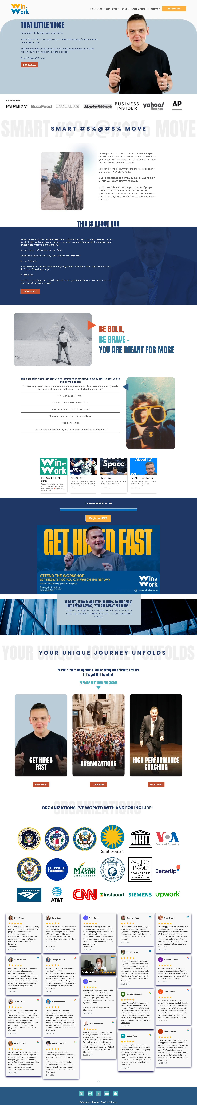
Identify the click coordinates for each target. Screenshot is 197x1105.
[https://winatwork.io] (20, 9)
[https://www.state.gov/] (84, 839)
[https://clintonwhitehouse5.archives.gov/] (29, 838)
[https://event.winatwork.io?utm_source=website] (98, 559)
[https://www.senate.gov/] (57, 839)
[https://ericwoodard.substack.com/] (98, 1095)
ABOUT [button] (124, 9)
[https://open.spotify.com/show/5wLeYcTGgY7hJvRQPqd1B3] (115, 1095)
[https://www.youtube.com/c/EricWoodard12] (107, 1095)
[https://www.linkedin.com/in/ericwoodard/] (81, 1095)
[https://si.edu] (112, 839)
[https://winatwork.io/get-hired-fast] (41, 736)
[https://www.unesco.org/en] (140, 839)
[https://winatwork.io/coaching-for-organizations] (98, 736)
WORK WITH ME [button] (139, 9)
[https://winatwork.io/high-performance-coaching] (156, 736)
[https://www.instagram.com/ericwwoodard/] (90, 1095)
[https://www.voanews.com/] (168, 839)
